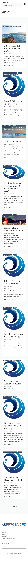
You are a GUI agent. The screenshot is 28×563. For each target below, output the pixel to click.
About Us (5, 534)
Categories (5, 2)
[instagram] (2, 543)
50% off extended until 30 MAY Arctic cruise (13, 49)
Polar (19, 73)
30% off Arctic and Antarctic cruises (12, 282)
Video (19, 360)
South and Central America (11, 74)
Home (4, 532)
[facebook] (6, 543)
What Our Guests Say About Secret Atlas (13, 382)
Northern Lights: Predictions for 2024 (13, 229)
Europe (5, 73)
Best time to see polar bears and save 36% (13, 335)
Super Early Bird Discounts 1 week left (13, 478)
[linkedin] (8, 543)
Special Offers (16, 26)
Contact (5, 536)
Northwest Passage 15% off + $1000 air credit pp (12, 426)
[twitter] (4, 543)
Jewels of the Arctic (12, 142)
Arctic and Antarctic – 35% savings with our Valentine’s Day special (13, 187)
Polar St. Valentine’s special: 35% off (13, 102)
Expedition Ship (7, 26)
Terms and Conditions (9, 538)
